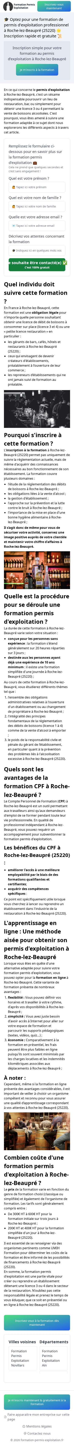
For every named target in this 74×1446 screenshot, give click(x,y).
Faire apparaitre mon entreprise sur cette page (38, 1416)
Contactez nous (39, 1433)
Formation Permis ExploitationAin (51, 1358)
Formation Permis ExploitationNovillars (20, 1358)
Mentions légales (39, 1426)
